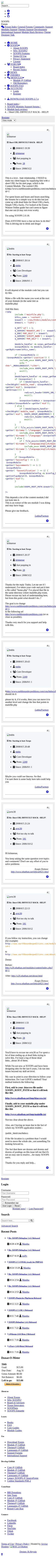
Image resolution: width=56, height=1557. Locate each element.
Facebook (11, 1520)
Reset (17, 1206)
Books (10, 1422)
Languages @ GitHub (17, 1450)
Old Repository (20, 83)
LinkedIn (11, 1523)
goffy (24, 1256)
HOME (14, 42)
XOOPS (14, 45)
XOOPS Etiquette (15, 1410)
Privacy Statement (21, 59)
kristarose (20, 153)
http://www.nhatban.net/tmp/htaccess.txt (25, 1098)
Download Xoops (15, 1442)
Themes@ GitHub (16, 1447)
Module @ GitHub (22, 80)
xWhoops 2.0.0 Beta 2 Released (21, 1334)
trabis (18, 265)
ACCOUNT (16, 88)
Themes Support (26, 29)
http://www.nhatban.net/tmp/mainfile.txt (25, 1114)
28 (24, 163)
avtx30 (19, 828)
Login (16, 91)
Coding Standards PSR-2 (19, 1481)
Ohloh (10, 1531)
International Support (11, 32)
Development (40, 29)
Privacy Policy (22, 1544)
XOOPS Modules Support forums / (24, 106)
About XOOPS (20, 48)
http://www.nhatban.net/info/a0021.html (30, 871)
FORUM (14, 64)
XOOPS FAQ (17, 85)
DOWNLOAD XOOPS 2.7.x (24, 99)
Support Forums (14, 1453)
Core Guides (13, 1428)
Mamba (25, 1244)
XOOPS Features (21, 53)
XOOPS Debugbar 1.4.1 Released (22, 1322)
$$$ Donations (14, 1492)
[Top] (47, 228)
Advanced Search (9, 1226)
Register (17, 94)
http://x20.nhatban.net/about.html (26, 976)
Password (5, 1196)
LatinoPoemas (42, 516)
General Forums (25, 27)
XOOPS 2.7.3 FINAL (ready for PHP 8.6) (25, 1262)
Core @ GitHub (14, 1467)
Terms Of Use (19, 56)
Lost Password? (36, 1208)
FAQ (9, 1425)
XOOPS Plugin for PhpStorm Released (24, 1298)
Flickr (10, 1525)
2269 (25, 275)
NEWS (13, 72)
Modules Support (9, 29)
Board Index (19, 67)
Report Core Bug (15, 1508)
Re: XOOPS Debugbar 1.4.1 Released (24, 1238)
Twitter (10, 1533)
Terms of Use (7, 1544)
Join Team (12, 1495)
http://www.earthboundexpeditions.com (23, 614)
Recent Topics (20, 69)
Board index (13, 104)
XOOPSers (12, 1408)
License (16, 61)
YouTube (11, 1528)
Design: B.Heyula (28, 1551)
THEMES (15, 75)
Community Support (43, 27)
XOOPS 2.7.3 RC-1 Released (20, 1310)
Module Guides (14, 1430)
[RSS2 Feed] (19, 1546)
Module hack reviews (17, 109)
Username (6, 1190)
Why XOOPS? (20, 50)
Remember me (11, 1203)
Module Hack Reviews (32, 32)
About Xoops (13, 1397)
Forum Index (10, 27)
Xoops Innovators (15, 1405)
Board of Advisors (15, 1402)
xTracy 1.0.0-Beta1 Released (20, 1346)
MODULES (16, 77)
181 (24, 838)
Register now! (19, 1208)
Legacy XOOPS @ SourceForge (22, 1478)
